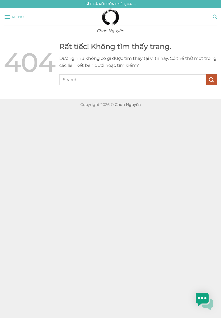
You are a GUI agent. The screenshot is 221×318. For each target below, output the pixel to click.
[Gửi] (211, 79)
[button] (14, 16)
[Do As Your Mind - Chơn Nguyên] (110, 17)
